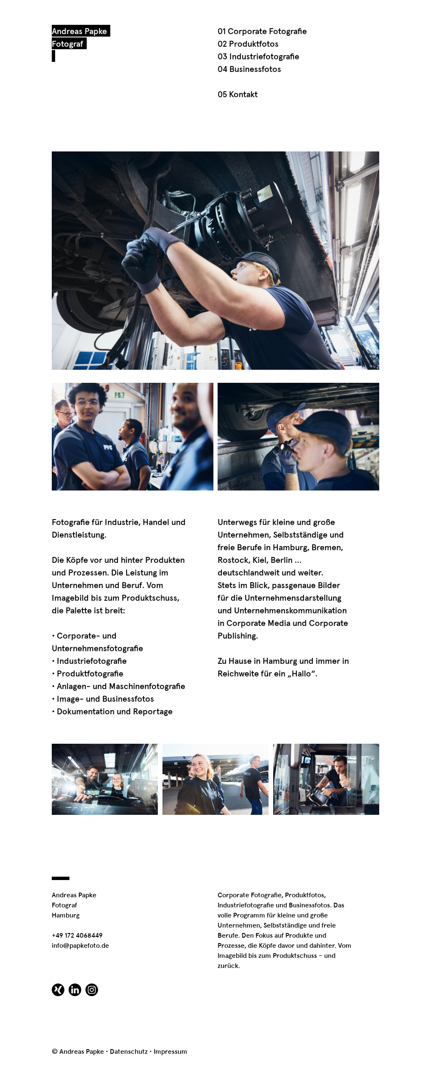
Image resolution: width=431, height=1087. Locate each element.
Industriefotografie (246, 905)
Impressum (170, 1051)
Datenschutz (129, 1051)
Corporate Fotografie (250, 895)
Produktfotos (304, 895)
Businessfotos (309, 905)
